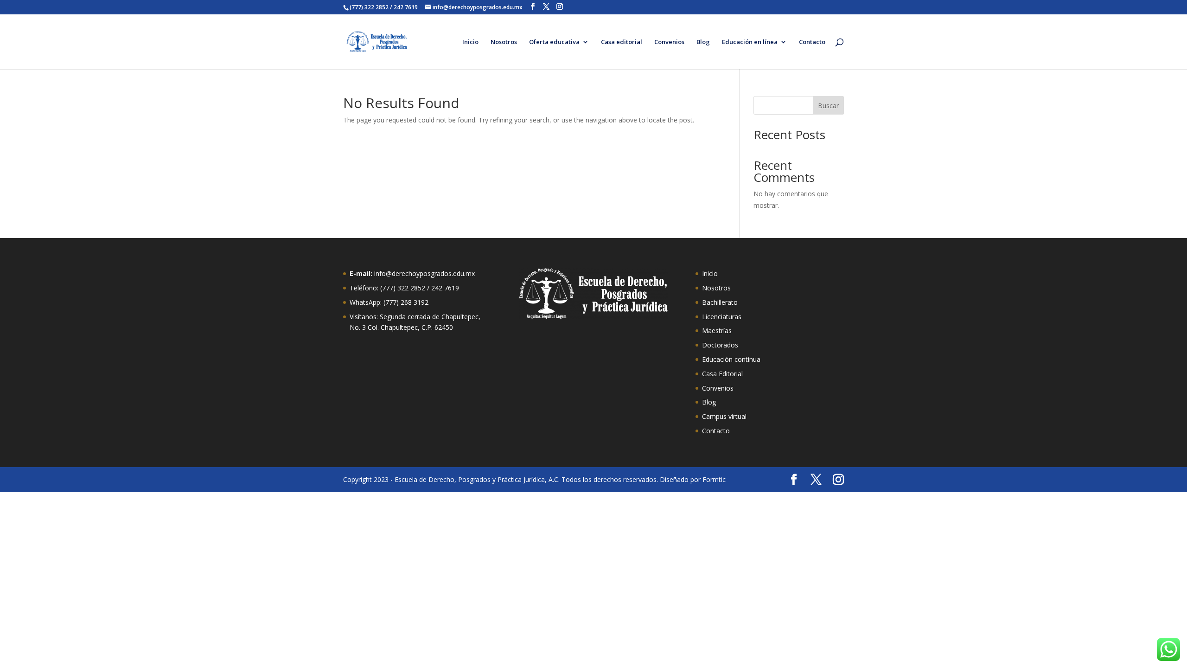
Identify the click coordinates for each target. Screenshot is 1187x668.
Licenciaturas (721, 316)
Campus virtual (724, 416)
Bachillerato (720, 302)
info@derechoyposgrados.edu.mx (424, 273)
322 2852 (411, 287)
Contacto (812, 42)
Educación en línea (750, 42)
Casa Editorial (722, 373)
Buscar (828, 105)
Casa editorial (621, 42)
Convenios (669, 42)
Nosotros (504, 42)
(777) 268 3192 (405, 302)
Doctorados (720, 344)
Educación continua (731, 359)
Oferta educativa (554, 42)
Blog (703, 42)
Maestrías (717, 330)
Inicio (470, 42)
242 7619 (445, 287)
